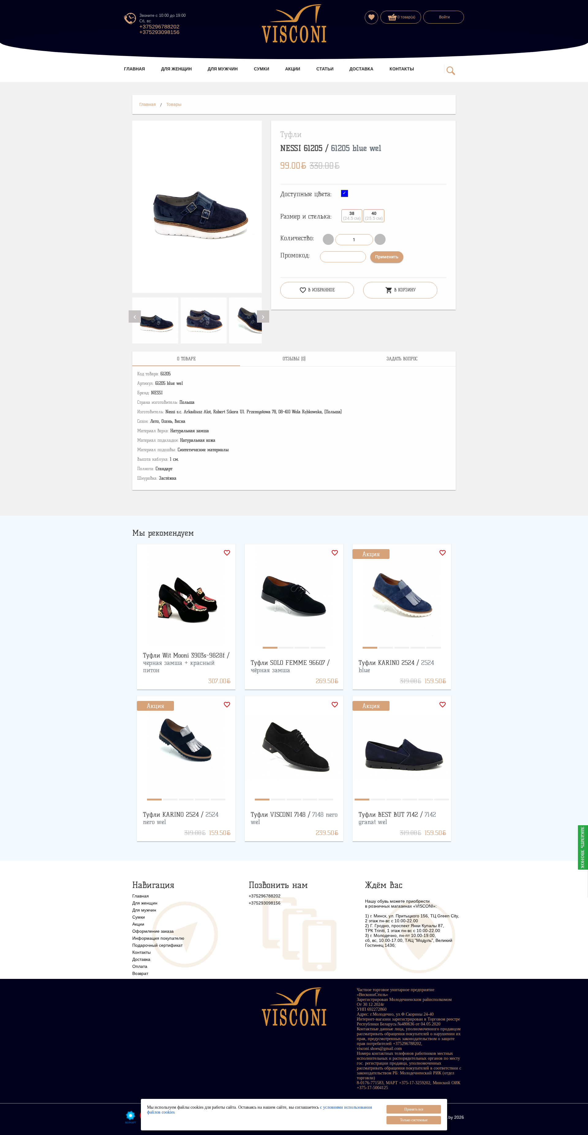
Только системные (414, 1120)
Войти (444, 17)
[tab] (186, 358)
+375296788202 (159, 27)
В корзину (400, 290)
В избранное (317, 290)
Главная (147, 104)
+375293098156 (159, 32)
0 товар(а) (406, 17)
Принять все (413, 1109)
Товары (174, 104)
